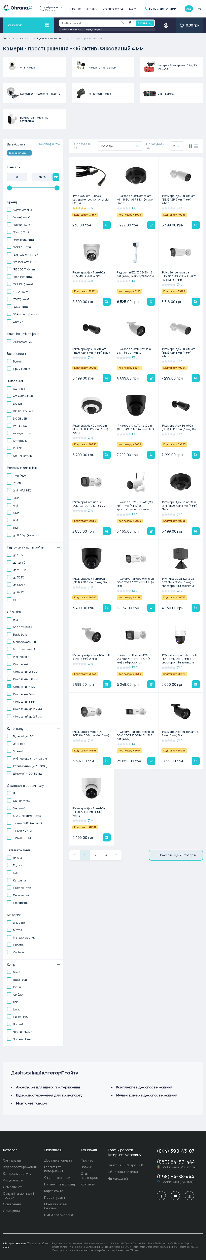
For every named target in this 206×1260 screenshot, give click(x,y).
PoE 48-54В (20, 426)
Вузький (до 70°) (24, 736)
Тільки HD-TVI (22, 830)
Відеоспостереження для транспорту (49, 1095)
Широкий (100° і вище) (28, 773)
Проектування (55, 1198)
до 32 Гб (18, 577)
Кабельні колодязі (71, 29)
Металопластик (24, 937)
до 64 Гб (19, 592)
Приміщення (21, 369)
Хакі (15, 1002)
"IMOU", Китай (22, 247)
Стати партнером (89, 1176)
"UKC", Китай (21, 307)
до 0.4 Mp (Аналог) (26, 535)
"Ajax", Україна (22, 210)
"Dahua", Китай (22, 225)
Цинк (16, 1009)
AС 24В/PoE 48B (23, 396)
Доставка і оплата (58, 1160)
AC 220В (19, 389)
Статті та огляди (113, 8)
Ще (131, 8)
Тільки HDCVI (22, 838)
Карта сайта (53, 1191)
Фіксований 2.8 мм (25, 672)
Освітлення (12, 1204)
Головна (8, 38)
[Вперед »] (116, 855)
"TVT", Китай (21, 299)
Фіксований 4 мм (18, 152)
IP (14, 793)
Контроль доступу (17, 1174)
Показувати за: (155, 146)
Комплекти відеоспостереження (144, 1087)
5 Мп (16, 513)
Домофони (11, 1211)
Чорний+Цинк (22, 1039)
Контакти (91, 8)
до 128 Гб (19, 562)
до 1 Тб (18, 555)
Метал (17, 930)
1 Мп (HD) (19, 475)
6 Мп (16, 520)
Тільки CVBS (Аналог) (27, 823)
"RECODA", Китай (24, 269)
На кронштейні (23, 888)
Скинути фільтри (49, 144)
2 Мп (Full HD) (22, 490)
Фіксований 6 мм (24, 694)
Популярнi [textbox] (107, 146)
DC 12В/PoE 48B (23, 411)
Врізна (17, 858)
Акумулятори (92, 29)
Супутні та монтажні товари (18, 1195)
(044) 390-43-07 (175, 1150)
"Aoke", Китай (22, 217)
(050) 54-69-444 (176, 1161)
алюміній (19, 922)
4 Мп (16, 505)
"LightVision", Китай (25, 254)
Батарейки (20, 441)
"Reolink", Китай (23, 277)
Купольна (19, 880)
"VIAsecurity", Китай (26, 314)
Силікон (18, 952)
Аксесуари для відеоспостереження (48, 1087)
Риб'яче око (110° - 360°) (30, 759)
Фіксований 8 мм (24, 701)
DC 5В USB (20, 418)
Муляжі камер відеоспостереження (146, 1095)
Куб (15, 873)
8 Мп (16, 528)
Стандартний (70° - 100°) (30, 766)
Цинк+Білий (21, 1017)
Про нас (75, 8)
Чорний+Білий (22, 1032)
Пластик (18, 945)
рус (199, 8)
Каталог (25, 38)
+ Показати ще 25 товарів (176, 855)
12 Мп (17, 483)
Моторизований (24, 649)
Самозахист (12, 1187)
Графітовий (20, 980)
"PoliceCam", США (24, 262)
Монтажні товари (31, 1103)
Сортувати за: (82, 146)
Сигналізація (13, 1160)
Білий (16, 972)
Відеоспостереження (50, 38)
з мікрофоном (22, 341)
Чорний (18, 1024)
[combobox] (120, 146)
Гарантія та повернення (53, 1169)
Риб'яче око (21, 657)
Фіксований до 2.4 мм (27, 709)
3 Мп (16, 498)
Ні (14, 600)
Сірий (17, 987)
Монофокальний (24, 642)
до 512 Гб (19, 585)
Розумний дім (13, 1180)
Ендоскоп (19, 865)
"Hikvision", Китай (24, 240)
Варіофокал (21, 634)
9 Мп (16, 619)
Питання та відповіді (59, 1184)
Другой (18, 321)
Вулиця (18, 361)
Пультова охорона (58, 1215)
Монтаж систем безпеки (56, 1206)
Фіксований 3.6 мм (25, 679)
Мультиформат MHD (27, 816)
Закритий (19, 808)
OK (56, 177)
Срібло (18, 994)
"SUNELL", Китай (23, 284)
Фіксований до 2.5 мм (27, 716)
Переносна (21, 895)
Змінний (18, 751)
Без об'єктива (22, 627)
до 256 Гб (19, 570)
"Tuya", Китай (21, 292)
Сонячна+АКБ (22, 456)
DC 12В (17, 403)
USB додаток (21, 801)
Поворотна (20, 903)
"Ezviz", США (21, 232)
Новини (86, 1167)
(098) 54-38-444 (175, 1176)
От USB (17, 448)
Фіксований (20, 664)
